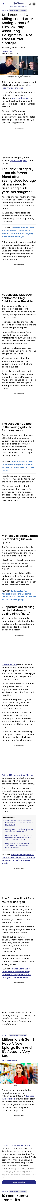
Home (4, 10)
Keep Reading (19, 1182)
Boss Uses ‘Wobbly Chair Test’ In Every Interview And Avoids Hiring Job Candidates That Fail (18, 837)
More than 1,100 (9, 664)
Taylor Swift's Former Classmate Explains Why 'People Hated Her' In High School (19, 823)
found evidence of (20, 98)
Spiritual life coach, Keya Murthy (17, 775)
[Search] (29, 4)
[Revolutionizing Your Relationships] (19, 4)
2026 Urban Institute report (17, 1145)
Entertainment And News (18, 10)
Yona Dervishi (7, 51)
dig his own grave (18, 160)
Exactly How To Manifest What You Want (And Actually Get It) (19, 830)
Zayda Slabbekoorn (9, 1060)
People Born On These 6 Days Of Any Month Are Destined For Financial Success (18, 846)
